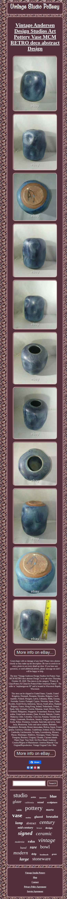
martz (50, 809)
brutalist (52, 816)
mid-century (25, 827)
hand (23, 847)
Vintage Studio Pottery (35, 873)
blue (53, 796)
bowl (45, 846)
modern (20, 852)
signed (25, 833)
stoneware (41, 858)
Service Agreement (35, 891)
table (19, 810)
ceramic (44, 833)
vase (17, 815)
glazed (38, 816)
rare (33, 847)
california (29, 802)
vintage (46, 840)
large (24, 859)
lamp (19, 823)
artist (33, 797)
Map (35, 877)
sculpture (52, 802)
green (54, 854)
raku (31, 841)
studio (20, 795)
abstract (31, 823)
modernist (19, 842)
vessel (40, 802)
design (48, 827)
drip (33, 853)
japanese (42, 798)
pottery (34, 808)
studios (28, 818)
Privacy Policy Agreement (35, 887)
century (47, 822)
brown (39, 828)
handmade (44, 855)
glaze (17, 801)
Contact (35, 882)
